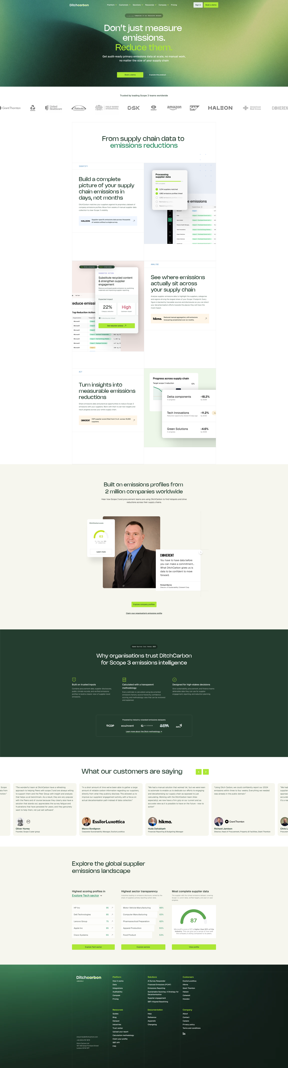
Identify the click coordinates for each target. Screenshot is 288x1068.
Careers (186, 1021)
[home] (79, 5)
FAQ (114, 1046)
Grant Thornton (189, 988)
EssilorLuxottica (189, 981)
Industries (117, 1024)
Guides (115, 1014)
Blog (115, 1017)
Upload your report (120, 1032)
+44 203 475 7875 (83, 1040)
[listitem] (177, 809)
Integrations (118, 988)
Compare (116, 995)
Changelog (152, 1024)
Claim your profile (120, 1039)
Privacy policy (189, 1024)
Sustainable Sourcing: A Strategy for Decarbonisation (163, 993)
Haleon (186, 992)
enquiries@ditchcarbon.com (87, 1037)
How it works (118, 981)
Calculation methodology (123, 1035)
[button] (112, 5)
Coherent (186, 995)
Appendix (152, 1021)
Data (115, 984)
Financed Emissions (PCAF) (159, 984)
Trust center (118, 1028)
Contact (186, 1017)
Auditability (117, 992)
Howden (186, 999)
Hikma (185, 984)
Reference (152, 1017)
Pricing (174, 5)
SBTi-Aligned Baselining (158, 1001)
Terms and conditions (192, 1028)
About (185, 1014)
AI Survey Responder (156, 981)
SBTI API (116, 1042)
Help (150, 1014)
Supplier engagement (157, 998)
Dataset (116, 1021)
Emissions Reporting (156, 988)
